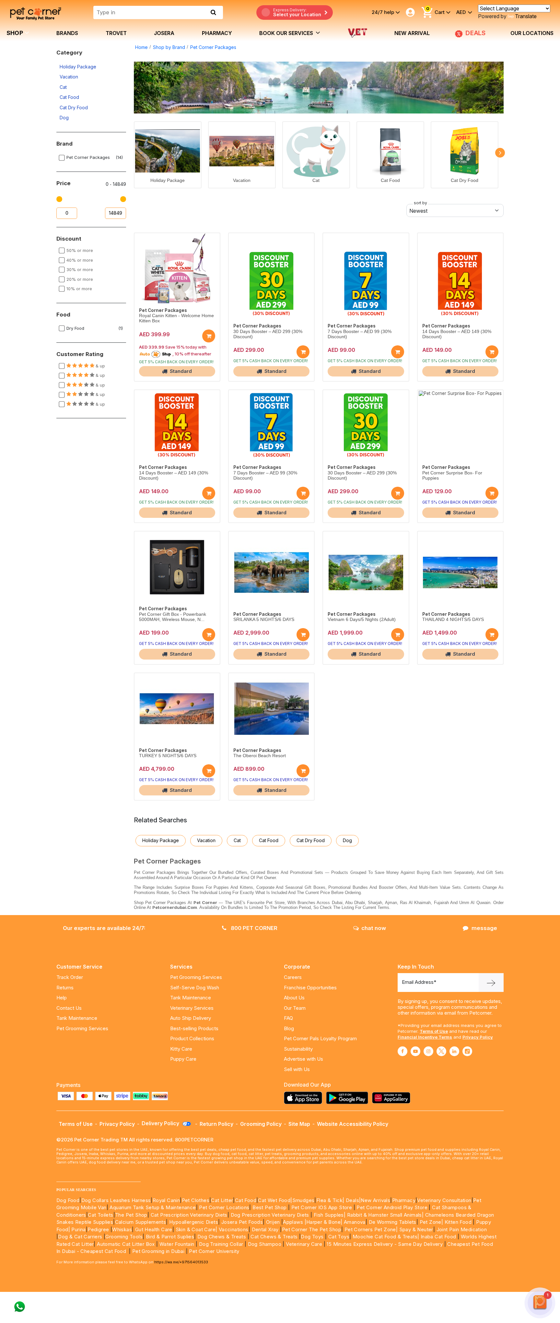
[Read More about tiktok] (467, 1051)
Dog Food (67, 1200)
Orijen (273, 1222)
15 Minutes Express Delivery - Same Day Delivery (385, 1244)
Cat (63, 87)
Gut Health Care (153, 1229)
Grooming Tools (124, 1237)
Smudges (303, 1200)
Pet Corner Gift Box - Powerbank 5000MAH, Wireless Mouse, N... (172, 617)
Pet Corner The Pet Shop (311, 1229)
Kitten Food (458, 1222)
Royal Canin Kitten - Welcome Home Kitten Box (176, 318)
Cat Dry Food (74, 107)
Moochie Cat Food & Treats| (386, 1237)
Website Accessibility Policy (352, 1124)
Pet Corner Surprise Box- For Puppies (452, 476)
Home (141, 47)
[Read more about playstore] (348, 1097)
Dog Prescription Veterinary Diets (271, 1215)
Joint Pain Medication (462, 1229)
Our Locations (532, 33)
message (484, 928)
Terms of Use (434, 1031)
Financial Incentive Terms (425, 1037)
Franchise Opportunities (310, 987)
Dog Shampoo (264, 1244)
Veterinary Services (192, 1008)
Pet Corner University (214, 1251)
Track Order (69, 977)
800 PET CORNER (253, 928)
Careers (293, 977)
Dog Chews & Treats (221, 1237)
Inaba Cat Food (438, 1237)
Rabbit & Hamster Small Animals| (386, 1215)
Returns (65, 987)
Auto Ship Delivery (190, 1018)
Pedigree (98, 1229)
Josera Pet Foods (241, 1222)
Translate (526, 16)
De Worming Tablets (392, 1222)
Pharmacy (217, 33)
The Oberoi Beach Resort (259, 755)
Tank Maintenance (76, 1018)
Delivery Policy (161, 1123)
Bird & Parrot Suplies (170, 1237)
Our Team (295, 1008)
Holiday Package (78, 66)
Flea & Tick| (331, 1200)
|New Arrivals (374, 1200)
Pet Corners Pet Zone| (371, 1229)
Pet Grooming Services (82, 1028)
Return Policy (216, 1124)
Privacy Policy (477, 1037)
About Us (294, 998)
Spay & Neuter (416, 1229)
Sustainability (298, 1049)
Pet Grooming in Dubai (158, 1251)
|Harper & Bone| (324, 1222)
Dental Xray (266, 1229)
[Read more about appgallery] (393, 1097)
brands (67, 33)
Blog (289, 1028)
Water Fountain (177, 1244)
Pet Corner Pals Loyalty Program (320, 1038)
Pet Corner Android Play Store (391, 1207)
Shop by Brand (169, 47)
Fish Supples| (329, 1215)
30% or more (79, 269)
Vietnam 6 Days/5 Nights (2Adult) (362, 619)
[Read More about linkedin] (454, 1051)
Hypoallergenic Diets (193, 1222)
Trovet (116, 33)
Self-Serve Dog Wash (194, 987)
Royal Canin (166, 1200)
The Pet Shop (131, 1215)
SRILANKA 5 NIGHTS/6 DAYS (263, 619)
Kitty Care (181, 1049)
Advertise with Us (303, 1059)
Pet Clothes (195, 1200)
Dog (64, 117)
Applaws (293, 1222)
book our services (286, 33)
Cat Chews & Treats (275, 1237)
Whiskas (122, 1229)
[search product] (213, 12)
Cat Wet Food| (275, 1200)
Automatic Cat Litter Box (126, 1244)
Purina (78, 1229)
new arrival (412, 33)
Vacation (69, 76)
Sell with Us (297, 1069)
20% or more (79, 279)
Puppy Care (183, 1059)
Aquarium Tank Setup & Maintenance (153, 1207)
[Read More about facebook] (402, 1051)
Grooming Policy (261, 1124)
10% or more (79, 288)
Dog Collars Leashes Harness (116, 1200)
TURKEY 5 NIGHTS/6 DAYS (167, 755)
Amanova (355, 1222)
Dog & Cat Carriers (80, 1237)
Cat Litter (222, 1200)
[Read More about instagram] (428, 1051)
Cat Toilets (100, 1215)
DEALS (476, 33)
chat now (373, 928)
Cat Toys (338, 1237)
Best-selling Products (194, 1028)
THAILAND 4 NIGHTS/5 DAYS (453, 619)
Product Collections (192, 1038)
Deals (352, 1200)
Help (61, 998)
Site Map (299, 1124)
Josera (164, 33)
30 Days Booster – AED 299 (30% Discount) (267, 334)
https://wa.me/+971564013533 (181, 1262)
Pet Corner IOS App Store (321, 1207)
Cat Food (69, 97)
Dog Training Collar (220, 1244)
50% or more (79, 250)
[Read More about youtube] (415, 1051)
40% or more (79, 260)
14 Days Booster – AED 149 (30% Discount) (456, 334)
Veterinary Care (304, 1244)
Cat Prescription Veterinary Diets (189, 1215)
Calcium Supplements (140, 1222)
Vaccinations (232, 1229)
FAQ (288, 1018)
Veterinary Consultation (444, 1200)
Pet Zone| (431, 1222)
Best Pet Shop (270, 1207)
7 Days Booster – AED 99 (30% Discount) (359, 334)
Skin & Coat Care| (196, 1229)
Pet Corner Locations (223, 1207)
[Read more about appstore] (304, 1097)
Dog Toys (312, 1237)
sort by (420, 202)
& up (99, 365)
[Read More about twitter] (441, 1051)
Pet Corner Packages (213, 47)
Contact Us (69, 1008)
